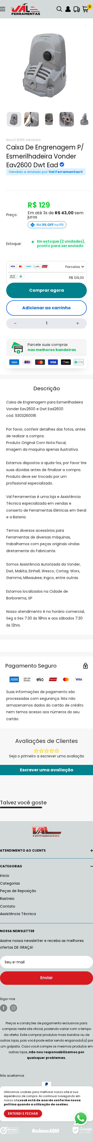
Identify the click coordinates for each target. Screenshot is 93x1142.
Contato (7, 906)
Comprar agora (46, 290)
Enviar (46, 977)
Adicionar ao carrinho (46, 308)
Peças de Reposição (18, 890)
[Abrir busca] (59, 9)
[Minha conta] (68, 9)
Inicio (4, 875)
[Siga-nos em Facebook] (3, 1008)
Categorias (10, 883)
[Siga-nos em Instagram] (13, 1008)
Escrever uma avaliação (46, 770)
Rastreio (7, 898)
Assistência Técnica (18, 913)
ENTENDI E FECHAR (23, 1113)
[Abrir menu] (2, 9)
